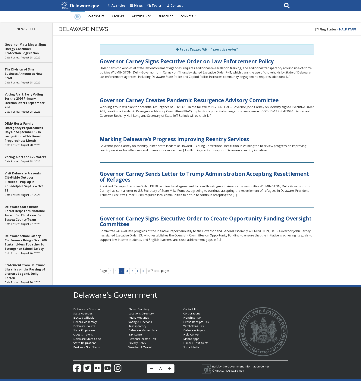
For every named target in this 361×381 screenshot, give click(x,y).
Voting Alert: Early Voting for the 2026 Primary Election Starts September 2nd (25, 100)
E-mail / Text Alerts (196, 343)
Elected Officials (83, 317)
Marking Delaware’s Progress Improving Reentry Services (174, 139)
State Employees (84, 330)
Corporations (191, 313)
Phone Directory (139, 309)
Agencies (118, 5)
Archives (118, 16)
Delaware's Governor (87, 309)
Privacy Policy (137, 343)
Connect (186, 16)
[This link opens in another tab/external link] (65, 5)
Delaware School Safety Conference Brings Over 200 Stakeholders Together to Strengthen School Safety (26, 242)
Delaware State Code (87, 339)
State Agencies (83, 313)
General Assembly (85, 322)
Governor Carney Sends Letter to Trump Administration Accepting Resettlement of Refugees (204, 176)
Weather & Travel (140, 347)
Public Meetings (138, 317)
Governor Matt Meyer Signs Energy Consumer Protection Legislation (25, 48)
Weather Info (141, 16)
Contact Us (190, 309)
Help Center (191, 334)
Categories (96, 16)
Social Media (191, 347)
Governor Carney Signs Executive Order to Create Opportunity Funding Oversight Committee (206, 221)
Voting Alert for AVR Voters (25, 157)
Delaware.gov (235, 370)
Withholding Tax (193, 326)
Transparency (137, 326)
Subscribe (166, 16)
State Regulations (84, 343)
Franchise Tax (192, 317)
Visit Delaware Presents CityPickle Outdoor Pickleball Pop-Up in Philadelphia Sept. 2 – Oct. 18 (24, 181)
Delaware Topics (194, 330)
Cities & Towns (83, 334)
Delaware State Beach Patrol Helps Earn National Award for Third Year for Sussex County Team (25, 213)
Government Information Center (248, 366)
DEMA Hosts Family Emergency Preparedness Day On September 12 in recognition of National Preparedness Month (24, 132)
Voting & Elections (140, 322)
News (138, 5)
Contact (176, 5)
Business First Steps (86, 347)
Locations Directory (141, 313)
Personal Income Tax (142, 339)
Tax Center (135, 334)
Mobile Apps (191, 339)
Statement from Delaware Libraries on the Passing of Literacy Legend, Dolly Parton (25, 271)
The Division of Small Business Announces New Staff (23, 73)
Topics (156, 5)
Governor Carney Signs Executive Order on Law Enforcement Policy (188, 61)
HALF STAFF (347, 29)
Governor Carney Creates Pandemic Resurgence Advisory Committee (189, 100)
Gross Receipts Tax (196, 322)
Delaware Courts (84, 326)
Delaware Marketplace (143, 330)
